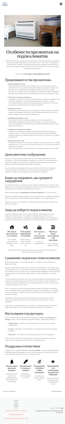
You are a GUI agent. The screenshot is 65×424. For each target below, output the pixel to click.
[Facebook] (57, 408)
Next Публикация (57, 391)
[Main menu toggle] (61, 4)
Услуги (16, 402)
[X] (59, 408)
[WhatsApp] (54, 408)
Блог (16, 408)
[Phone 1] (52, 408)
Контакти (16, 406)
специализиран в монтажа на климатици (32, 192)
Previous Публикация (9, 391)
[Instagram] (62, 408)
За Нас (16, 404)
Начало (16, 400)
